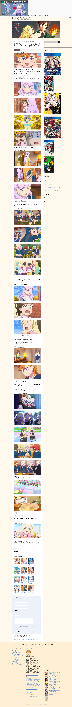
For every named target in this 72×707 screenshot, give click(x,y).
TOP (13, 38)
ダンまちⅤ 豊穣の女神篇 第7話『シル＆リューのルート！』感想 (27, 637)
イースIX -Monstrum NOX (48, 154)
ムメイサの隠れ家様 (15, 659)
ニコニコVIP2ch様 (15, 662)
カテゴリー (45, 46)
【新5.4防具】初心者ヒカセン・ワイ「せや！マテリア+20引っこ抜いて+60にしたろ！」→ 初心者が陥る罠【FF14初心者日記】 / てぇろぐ (33, 685)
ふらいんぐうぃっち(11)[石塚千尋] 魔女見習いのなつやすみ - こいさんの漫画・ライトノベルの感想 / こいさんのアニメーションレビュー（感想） (33, 683)
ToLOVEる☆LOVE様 (15, 660)
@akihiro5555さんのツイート (35, 696)
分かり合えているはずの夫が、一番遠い (32, 675)
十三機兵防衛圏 (46, 75)
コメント (16, 617)
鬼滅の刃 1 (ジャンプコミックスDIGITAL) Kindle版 (51, 91)
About (15, 38)
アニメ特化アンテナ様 (16, 654)
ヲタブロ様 (14, 651)
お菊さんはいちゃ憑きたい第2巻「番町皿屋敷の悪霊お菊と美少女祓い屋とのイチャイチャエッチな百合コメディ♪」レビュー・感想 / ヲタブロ (33, 680)
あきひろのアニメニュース (21, 18)
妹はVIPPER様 (14, 661)
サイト (16, 607)
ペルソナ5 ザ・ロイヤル (48, 138)
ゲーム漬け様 (14, 658)
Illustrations (19, 38)
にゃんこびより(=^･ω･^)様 (16, 665)
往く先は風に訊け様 (15, 650)
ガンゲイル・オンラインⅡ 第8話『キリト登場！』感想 (26, 639)
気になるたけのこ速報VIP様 (17, 664)
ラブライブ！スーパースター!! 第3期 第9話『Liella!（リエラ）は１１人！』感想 (36, 644)
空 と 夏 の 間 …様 (15, 657)
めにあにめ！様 (14, 653)
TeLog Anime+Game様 (16, 652)
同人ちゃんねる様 (15, 663)
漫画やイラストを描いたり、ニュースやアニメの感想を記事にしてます (36, 645)
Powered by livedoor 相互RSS (31, 689)
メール (16, 604)
